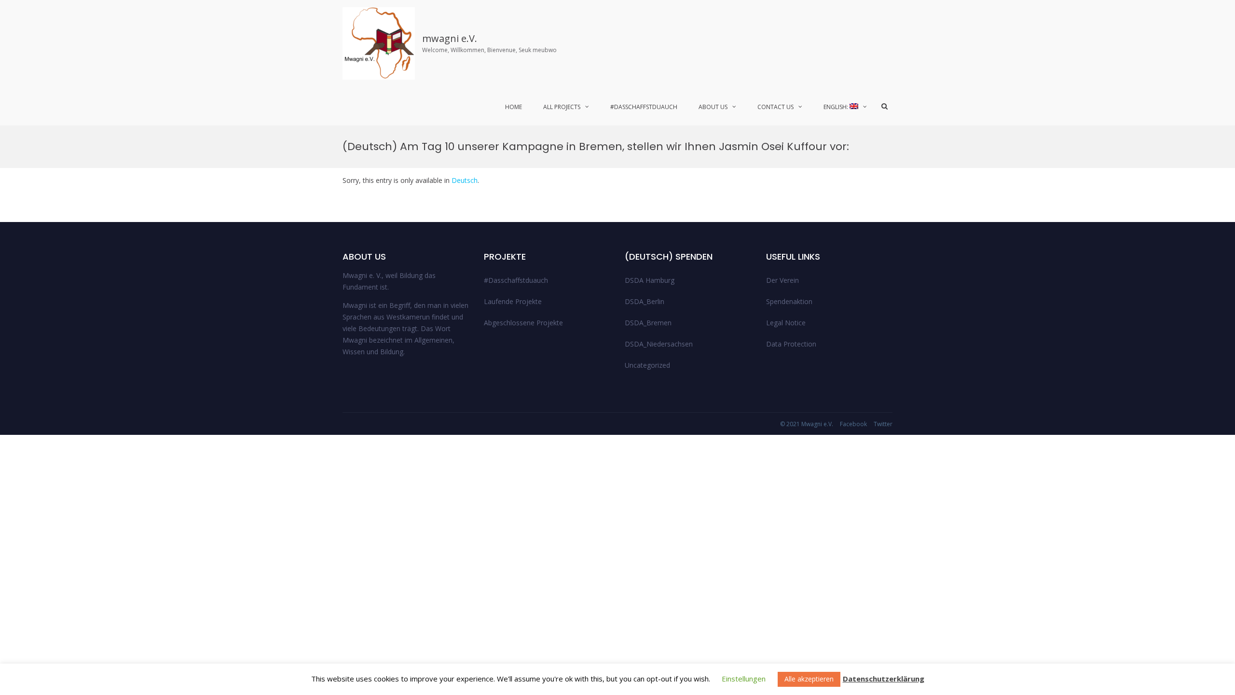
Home (513, 107)
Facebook (853, 424)
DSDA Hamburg (649, 280)
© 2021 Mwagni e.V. (806, 424)
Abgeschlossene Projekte (523, 322)
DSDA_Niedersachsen (659, 343)
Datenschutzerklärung (883, 678)
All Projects (561, 107)
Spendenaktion (789, 301)
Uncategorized (647, 365)
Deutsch (465, 180)
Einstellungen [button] (744, 678)
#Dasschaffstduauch (643, 107)
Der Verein (782, 280)
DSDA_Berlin (644, 301)
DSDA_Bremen (648, 322)
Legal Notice (786, 322)
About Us (713, 107)
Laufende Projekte (513, 301)
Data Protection (791, 343)
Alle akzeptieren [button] (809, 678)
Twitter (883, 424)
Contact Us (775, 107)
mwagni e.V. (449, 38)
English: (836, 107)
